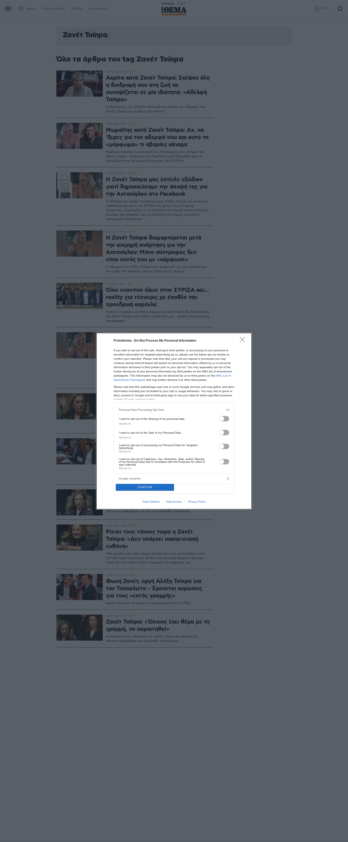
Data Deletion (151, 501)
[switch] (224, 418)
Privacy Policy (197, 501)
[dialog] (174, 421)
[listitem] (174, 410)
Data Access (174, 501)
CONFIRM (145, 487)
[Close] (244, 341)
